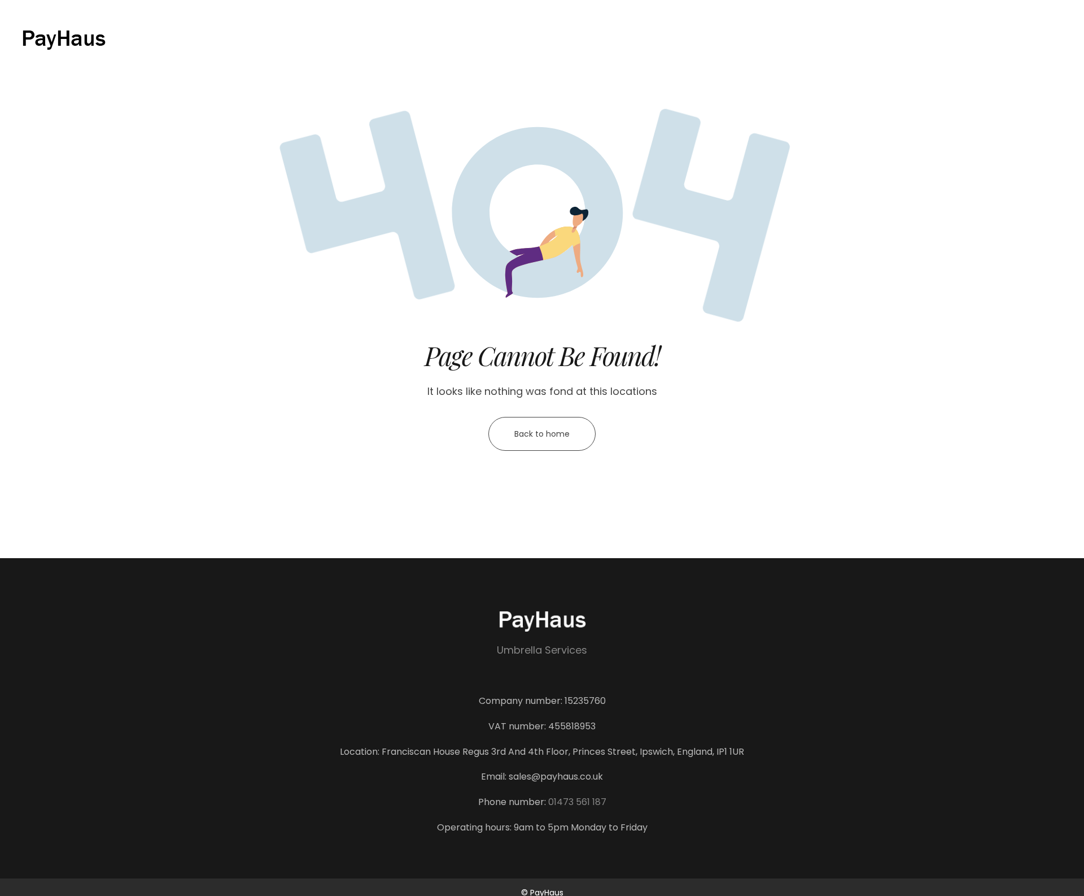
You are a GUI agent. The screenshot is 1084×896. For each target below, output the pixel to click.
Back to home (542, 434)
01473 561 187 (577, 801)
